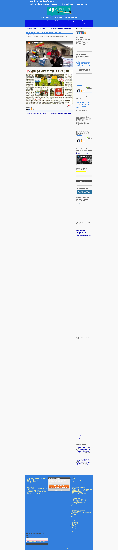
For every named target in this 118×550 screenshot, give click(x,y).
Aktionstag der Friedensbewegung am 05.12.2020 (36, 28)
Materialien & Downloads (56, 21)
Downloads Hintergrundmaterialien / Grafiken (82, 512)
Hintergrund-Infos (49, 21)
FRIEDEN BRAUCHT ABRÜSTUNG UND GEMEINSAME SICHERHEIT (83, 105)
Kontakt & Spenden (64, 21)
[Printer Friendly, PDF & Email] (69, 106)
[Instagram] (81, 33)
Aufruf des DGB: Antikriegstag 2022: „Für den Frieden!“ (84, 452)
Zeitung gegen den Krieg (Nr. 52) (83, 449)
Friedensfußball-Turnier (78, 497)
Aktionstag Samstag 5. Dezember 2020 (80, 490)
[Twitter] (79, 33)
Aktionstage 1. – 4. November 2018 (80, 499)
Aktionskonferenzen (76, 491)
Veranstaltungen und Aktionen (84, 23)
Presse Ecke (69, 21)
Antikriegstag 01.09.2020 (77, 492)
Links (73, 494)
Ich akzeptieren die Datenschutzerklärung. (80, 179)
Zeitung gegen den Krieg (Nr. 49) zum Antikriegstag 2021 (83, 63)
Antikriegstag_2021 (86, 92)
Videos (82, 20)
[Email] (83, 33)
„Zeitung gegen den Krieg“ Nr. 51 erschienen (36, 490)
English (28, 25)
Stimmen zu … (75, 524)
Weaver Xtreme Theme (73, 548)
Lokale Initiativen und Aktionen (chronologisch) (82, 435)
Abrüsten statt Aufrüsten (42, 1)
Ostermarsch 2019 (77, 498)
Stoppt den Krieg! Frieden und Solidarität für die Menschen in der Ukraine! (83, 455)
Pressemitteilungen (76, 517)
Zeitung (81, 92)
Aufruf (33, 20)
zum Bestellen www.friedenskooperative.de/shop (82, 220)
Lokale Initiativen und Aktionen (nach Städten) (82, 489)
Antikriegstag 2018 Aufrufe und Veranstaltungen (79, 501)
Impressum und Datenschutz (84, 548)
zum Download (79, 217)
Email (77, 173)
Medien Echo (75, 523)
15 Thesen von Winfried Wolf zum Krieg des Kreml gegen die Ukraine (84, 465)
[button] (27, 109)
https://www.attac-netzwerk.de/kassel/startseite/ (45, 39)
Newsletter (74, 518)
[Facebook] (77, 33)
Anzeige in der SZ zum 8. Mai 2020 (79, 493)
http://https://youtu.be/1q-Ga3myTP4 (83, 153)
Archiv (73, 496)
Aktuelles (29, 20)
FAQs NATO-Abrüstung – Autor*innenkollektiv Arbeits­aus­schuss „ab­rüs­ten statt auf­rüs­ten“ (84, 234)
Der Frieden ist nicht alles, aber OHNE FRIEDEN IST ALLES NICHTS (84, 447)
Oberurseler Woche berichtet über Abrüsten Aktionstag (62, 28)
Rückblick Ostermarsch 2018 (79, 502)
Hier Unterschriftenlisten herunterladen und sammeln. (84, 192)
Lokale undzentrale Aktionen (41, 21)
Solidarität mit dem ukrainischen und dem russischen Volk (84, 469)
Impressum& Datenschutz (76, 21)
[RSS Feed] (85, 33)
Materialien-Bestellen (76, 511)
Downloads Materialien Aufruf (78, 510)
